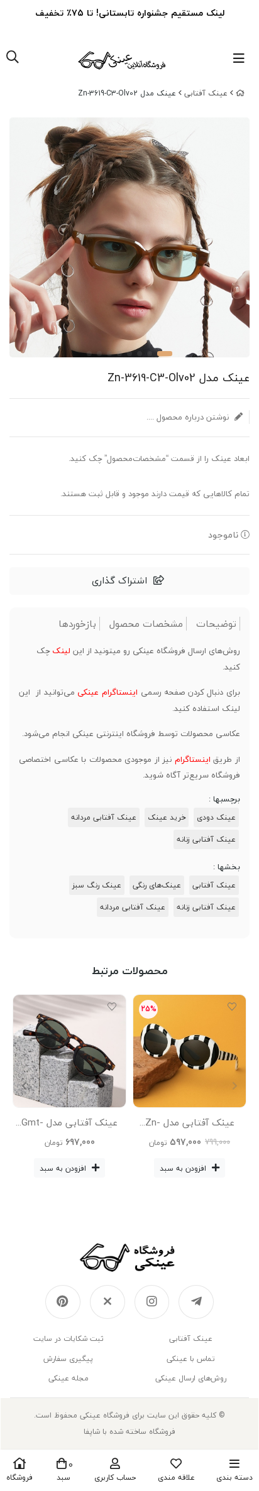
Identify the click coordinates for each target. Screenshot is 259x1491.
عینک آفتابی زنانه (206, 839)
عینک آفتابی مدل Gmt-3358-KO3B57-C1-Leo (69, 1125)
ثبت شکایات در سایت (68, 1338)
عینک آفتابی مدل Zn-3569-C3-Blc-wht (189, 1125)
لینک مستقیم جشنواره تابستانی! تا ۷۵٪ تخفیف (129, 13)
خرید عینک (166, 817)
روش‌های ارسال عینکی (190, 1378)
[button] (24, 1086)
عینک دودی (216, 817)
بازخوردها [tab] (77, 624)
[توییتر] (107, 1302)
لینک (61, 651)
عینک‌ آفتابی (206, 93)
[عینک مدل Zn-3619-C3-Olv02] (129, 1257)
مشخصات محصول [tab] (146, 624)
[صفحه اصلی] (240, 93)
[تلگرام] (196, 1302)
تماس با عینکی (191, 1358)
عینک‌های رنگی (157, 885)
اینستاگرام (193, 759)
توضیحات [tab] (216, 624)
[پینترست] (62, 1302)
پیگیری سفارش (68, 1358)
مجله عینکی (68, 1378)
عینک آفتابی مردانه (103, 817)
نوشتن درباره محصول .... (188, 417)
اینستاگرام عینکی (107, 692)
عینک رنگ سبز (96, 885)
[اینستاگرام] (152, 1302)
